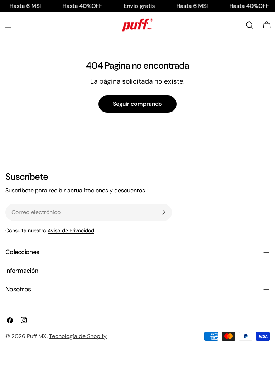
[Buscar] (249, 25)
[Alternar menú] (8, 25)
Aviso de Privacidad (71, 230)
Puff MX (37, 336)
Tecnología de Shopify (78, 336)
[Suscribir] (163, 212)
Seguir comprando (137, 104)
